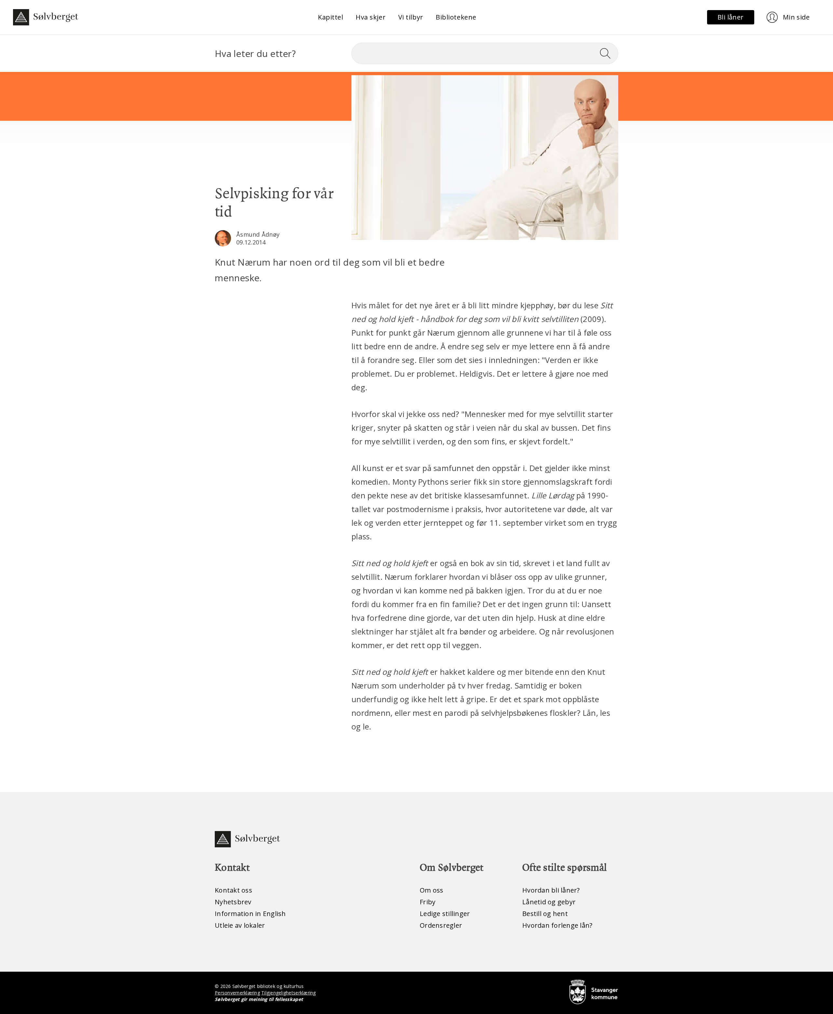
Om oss (432, 890)
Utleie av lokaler (240, 925)
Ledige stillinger (445, 913)
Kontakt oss (233, 890)
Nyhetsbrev (233, 901)
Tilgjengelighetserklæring (288, 993)
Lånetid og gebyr (549, 901)
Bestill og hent (545, 913)
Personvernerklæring (237, 993)
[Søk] (607, 53)
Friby (427, 901)
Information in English (250, 913)
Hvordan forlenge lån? (557, 925)
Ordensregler (441, 925)
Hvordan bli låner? (551, 890)
